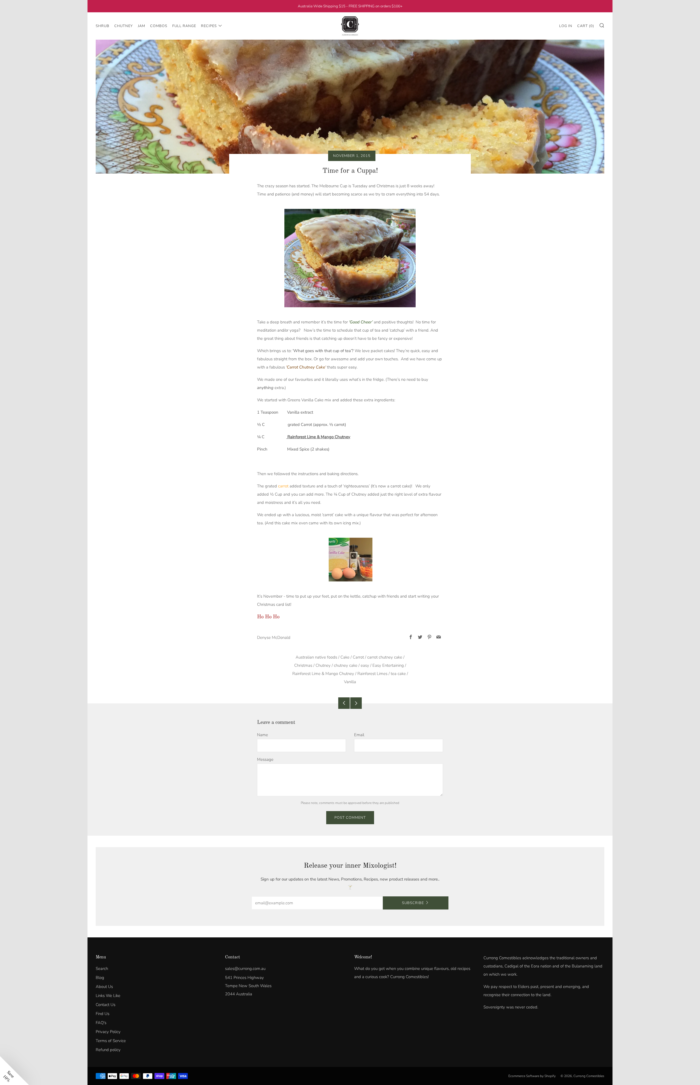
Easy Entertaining (388, 665)
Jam (141, 26)
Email (359, 735)
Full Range (184, 26)
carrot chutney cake (384, 657)
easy (365, 665)
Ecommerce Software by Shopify (532, 1076)
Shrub (102, 26)
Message (265, 759)
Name (262, 735)
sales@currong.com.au (245, 968)
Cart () (585, 26)
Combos (158, 26)
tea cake (398, 673)
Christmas (303, 665)
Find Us (102, 1013)
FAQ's (101, 1022)
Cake (344, 657)
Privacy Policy (108, 1031)
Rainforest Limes (372, 673)
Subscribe (413, 902)
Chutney (123, 26)
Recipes (209, 26)
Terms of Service (111, 1040)
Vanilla (350, 682)
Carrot (358, 657)
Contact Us (105, 1004)
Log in (565, 26)
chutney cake (345, 665)
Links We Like (108, 995)
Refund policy (108, 1049)
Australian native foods (316, 657)
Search (102, 968)
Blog (100, 977)
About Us (104, 986)
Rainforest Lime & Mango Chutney (318, 437)
